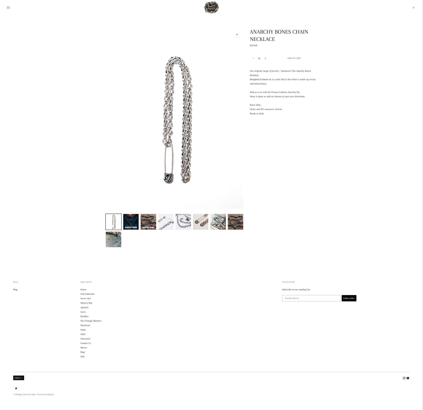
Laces (83, 311)
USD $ (17, 378)
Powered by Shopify (45, 394)
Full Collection (87, 294)
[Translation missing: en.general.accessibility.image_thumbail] (113, 222)
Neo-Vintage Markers (90, 320)
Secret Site (85, 298)
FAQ (82, 356)
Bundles (84, 316)
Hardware (85, 325)
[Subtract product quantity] (265, 58)
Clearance (85, 338)
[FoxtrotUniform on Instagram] (404, 378)
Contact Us (85, 343)
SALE (82, 334)
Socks (83, 329)
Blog (15, 289)
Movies (83, 347)
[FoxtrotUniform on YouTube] (408, 378)
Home (83, 289)
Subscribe (349, 298)
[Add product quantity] (253, 58)
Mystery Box (86, 303)
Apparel (84, 307)
